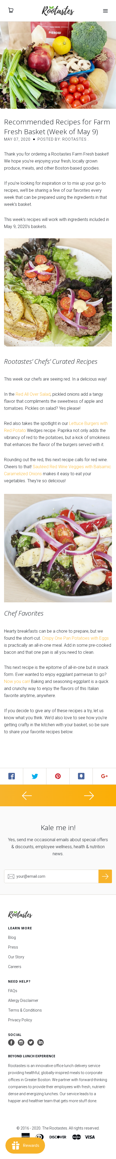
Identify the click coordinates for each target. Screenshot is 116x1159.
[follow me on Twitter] (31, 1043)
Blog (12, 937)
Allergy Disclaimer (23, 1000)
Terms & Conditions (25, 1010)
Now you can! (17, 681)
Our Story (16, 957)
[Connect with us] (40, 1043)
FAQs (12, 991)
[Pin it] (58, 776)
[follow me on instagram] (21, 1043)
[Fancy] (81, 776)
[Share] (11, 776)
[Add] (104, 776)
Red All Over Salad (33, 394)
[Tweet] (34, 776)
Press (13, 947)
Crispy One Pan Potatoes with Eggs (75, 638)
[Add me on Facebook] (11, 1043)
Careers (14, 967)
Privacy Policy (20, 1020)
